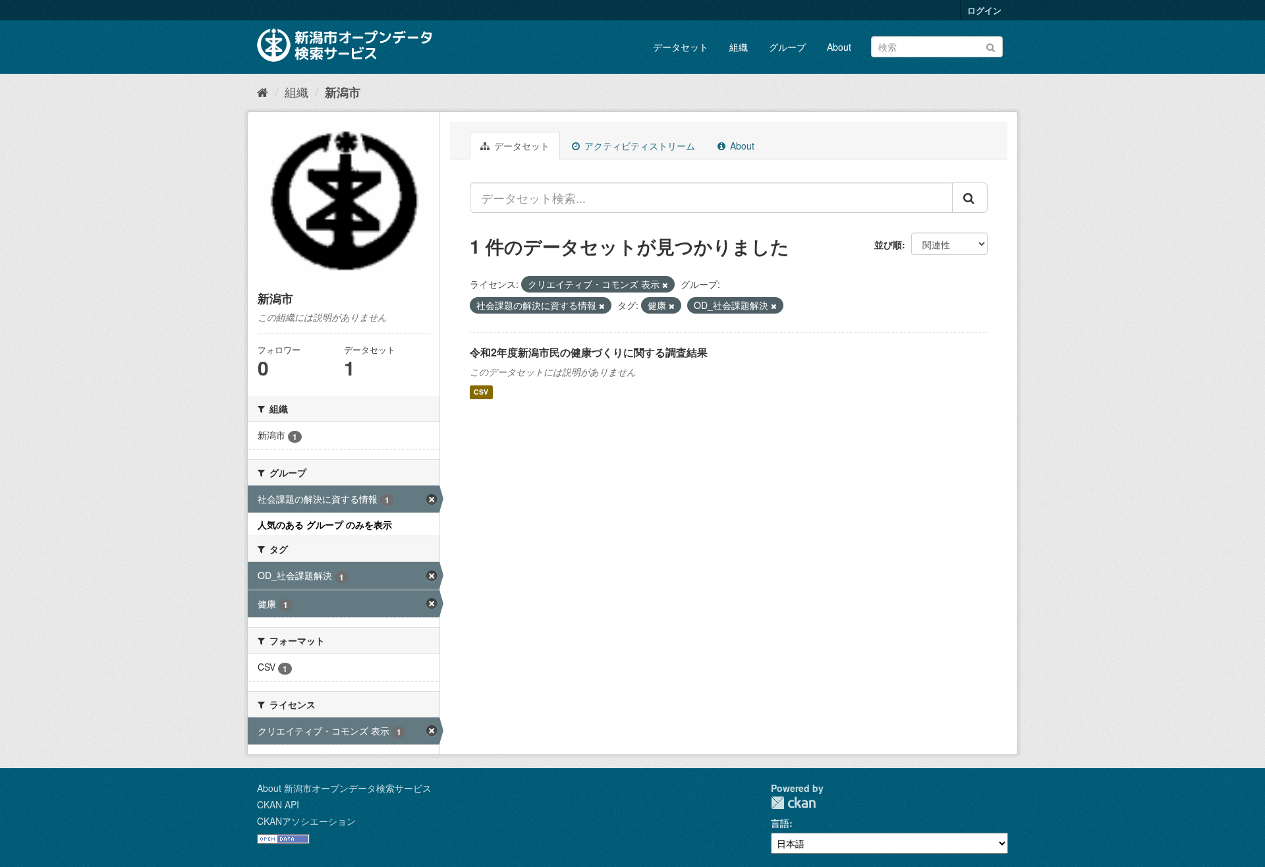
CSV (481, 392)
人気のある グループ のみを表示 (325, 524)
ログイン (984, 10)
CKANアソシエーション (306, 820)
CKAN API (278, 804)
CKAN (793, 803)
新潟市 (342, 92)
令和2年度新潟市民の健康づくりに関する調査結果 (589, 352)
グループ (787, 46)
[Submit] (990, 45)
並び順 (888, 244)
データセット (680, 46)
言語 (780, 822)
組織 (738, 46)
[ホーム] (262, 91)
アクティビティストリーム (638, 145)
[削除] (665, 284)
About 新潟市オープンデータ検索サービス (344, 788)
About (839, 46)
